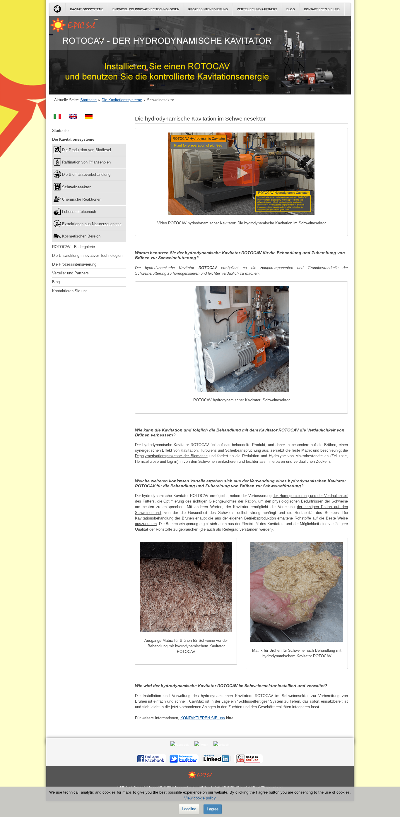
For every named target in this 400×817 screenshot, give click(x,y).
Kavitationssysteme (86, 9)
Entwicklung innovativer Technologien (145, 9)
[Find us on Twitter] (184, 758)
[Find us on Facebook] (152, 758)
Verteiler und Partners (257, 9)
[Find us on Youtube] (248, 758)
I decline (189, 809)
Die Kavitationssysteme (122, 100)
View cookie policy (200, 798)
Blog (290, 9)
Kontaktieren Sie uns (322, 9)
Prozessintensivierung (208, 9)
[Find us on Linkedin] (216, 758)
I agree (212, 809)
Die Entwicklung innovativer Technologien (87, 255)
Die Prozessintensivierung (74, 264)
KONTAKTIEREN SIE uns (202, 718)
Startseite (88, 100)
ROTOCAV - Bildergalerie (73, 247)
